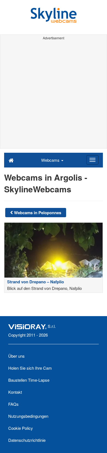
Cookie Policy (20, 428)
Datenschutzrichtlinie (27, 440)
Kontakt (15, 392)
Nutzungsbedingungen (28, 416)
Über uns (16, 356)
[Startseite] (11, 160)
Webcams (51, 160)
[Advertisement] (53, 95)
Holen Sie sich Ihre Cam (30, 368)
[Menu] (92, 159)
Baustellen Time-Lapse (28, 380)
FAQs (13, 404)
